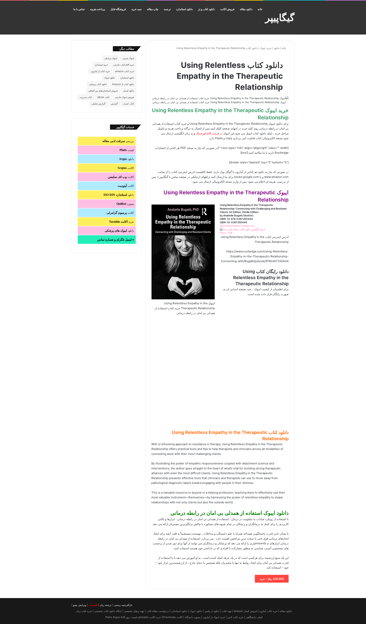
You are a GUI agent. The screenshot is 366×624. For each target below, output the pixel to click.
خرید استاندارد (101, 64)
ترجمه (167, 9)
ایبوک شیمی (128, 58)
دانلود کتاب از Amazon (123, 84)
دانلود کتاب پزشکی (98, 84)
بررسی (118, 141)
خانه (260, 9)
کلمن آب (92, 604)
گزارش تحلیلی (98, 103)
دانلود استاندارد (184, 9)
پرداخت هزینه (97, 9)
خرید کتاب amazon (124, 71)
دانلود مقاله (246, 9)
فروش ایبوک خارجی (124, 97)
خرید (121, 221)
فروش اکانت (227, 9)
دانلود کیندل (128, 90)
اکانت (126, 167)
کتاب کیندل (128, 103)
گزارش (114, 103)
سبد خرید (136, 9)
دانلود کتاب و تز (206, 9)
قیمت (127, 150)
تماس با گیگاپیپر (168, 177)
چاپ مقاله (152, 9)
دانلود (276, 48)
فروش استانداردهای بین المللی (103, 90)
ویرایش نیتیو (79, 604)
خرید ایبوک (265, 48)
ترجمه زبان (106, 604)
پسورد (125, 203)
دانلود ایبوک (109, 77)
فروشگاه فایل (118, 9)
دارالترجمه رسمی (123, 604)
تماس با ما (79, 9)
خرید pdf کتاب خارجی (123, 64)
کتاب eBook (103, 97)
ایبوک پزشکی (110, 58)
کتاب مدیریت (85, 97)
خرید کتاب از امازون (100, 71)
